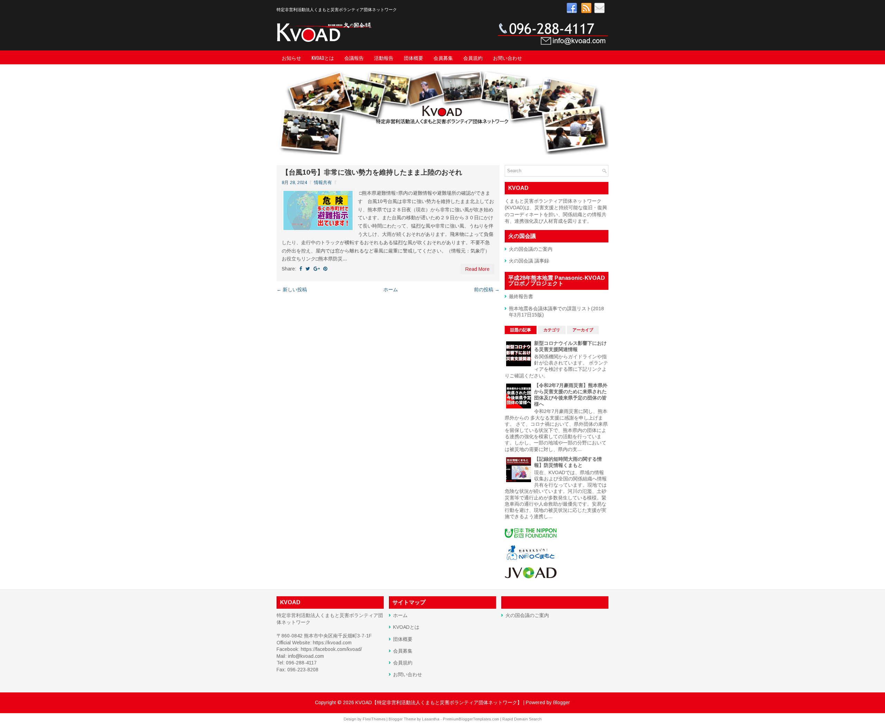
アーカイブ (582, 330)
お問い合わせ (507, 57)
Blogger (561, 702)
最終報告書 (521, 296)
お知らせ (291, 57)
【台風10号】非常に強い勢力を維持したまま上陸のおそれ (372, 172)
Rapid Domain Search (522, 719)
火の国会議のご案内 (530, 249)
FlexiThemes (374, 719)
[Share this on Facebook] (301, 269)
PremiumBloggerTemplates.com (471, 719)
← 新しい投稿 (292, 289)
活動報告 (383, 57)
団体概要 (413, 57)
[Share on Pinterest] (325, 269)
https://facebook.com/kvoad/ (331, 649)
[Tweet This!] (308, 269)
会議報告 (354, 57)
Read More (477, 269)
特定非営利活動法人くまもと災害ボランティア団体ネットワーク (337, 9)
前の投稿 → (487, 289)
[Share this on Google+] (317, 269)
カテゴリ (551, 330)
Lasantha (430, 719)
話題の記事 (520, 330)
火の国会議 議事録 (529, 261)
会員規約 (473, 57)
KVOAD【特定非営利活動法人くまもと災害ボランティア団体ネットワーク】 (438, 702)
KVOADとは (322, 57)
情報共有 (323, 182)
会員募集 (443, 57)
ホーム (390, 289)
